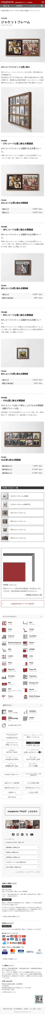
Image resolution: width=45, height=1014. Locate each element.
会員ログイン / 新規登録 (11, 783)
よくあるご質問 (33, 792)
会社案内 (26, 1008)
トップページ (10, 839)
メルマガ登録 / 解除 (33, 783)
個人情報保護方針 (18, 1008)
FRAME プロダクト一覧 (34, 595)
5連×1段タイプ (7, 466)
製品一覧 (6, 6)
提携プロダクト (7, 705)
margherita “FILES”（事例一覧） (15, 842)
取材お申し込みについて (11, 787)
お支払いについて (8, 923)
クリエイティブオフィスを (33, 774)
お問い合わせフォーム (9, 992)
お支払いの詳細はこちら (10, 959)
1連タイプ (5, 209)
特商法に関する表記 (8, 1008)
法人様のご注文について (11, 774)
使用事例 (19, 6)
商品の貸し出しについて (33, 787)
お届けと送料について (9, 883)
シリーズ (32, 6)
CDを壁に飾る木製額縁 (14, 400)
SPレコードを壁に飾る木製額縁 (18, 229)
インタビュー (21, 872)
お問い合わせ (12, 797)
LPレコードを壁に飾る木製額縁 (18, 143)
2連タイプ (5, 212)
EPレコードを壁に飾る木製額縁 (18, 315)
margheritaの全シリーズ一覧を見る (22, 603)
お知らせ (39, 1008)
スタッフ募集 (33, 1008)
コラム (38, 872)
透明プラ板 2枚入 (8, 298)
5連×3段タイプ (7, 473)
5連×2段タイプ (7, 469)
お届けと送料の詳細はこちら (11, 916)
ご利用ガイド (12, 792)
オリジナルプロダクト (10, 616)
